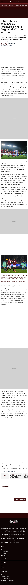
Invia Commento (20, 499)
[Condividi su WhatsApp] (1, 44)
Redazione (3, 564)
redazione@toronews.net (15, 540)
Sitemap (3, 574)
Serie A (2, 549)
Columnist (11, 5)
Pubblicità (3, 566)
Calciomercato (4, 551)
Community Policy (5, 576)
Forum (2, 567)
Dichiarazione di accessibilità (7, 580)
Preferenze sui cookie (6, 582)
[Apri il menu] (2, 1)
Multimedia (3, 555)
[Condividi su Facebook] (4, 44)
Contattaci (3, 562)
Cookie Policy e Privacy (6, 578)
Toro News (4, 5)
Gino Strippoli (12, 43)
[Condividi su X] (6, 44)
